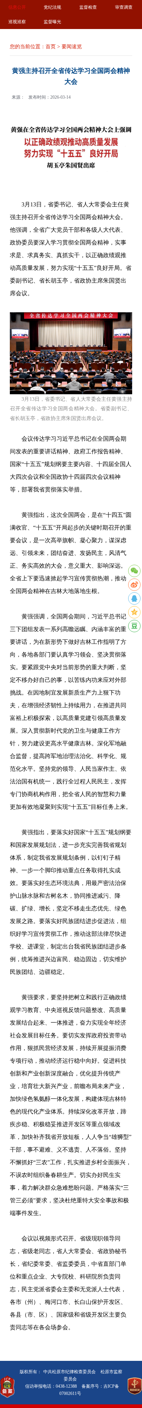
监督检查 (88, 7)
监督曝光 (52, 21)
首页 (51, 46)
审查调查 (124, 7)
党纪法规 (52, 7)
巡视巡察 (17, 21)
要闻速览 (72, 46)
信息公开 (17, 7)
